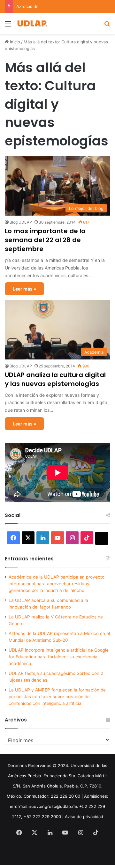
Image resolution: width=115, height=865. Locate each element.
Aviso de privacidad (84, 816)
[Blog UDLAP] (32, 23)
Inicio (14, 41)
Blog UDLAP (21, 222)
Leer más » (24, 289)
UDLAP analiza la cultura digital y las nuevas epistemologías (55, 379)
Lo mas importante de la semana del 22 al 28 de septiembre (45, 239)
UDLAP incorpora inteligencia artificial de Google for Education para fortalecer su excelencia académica (59, 656)
